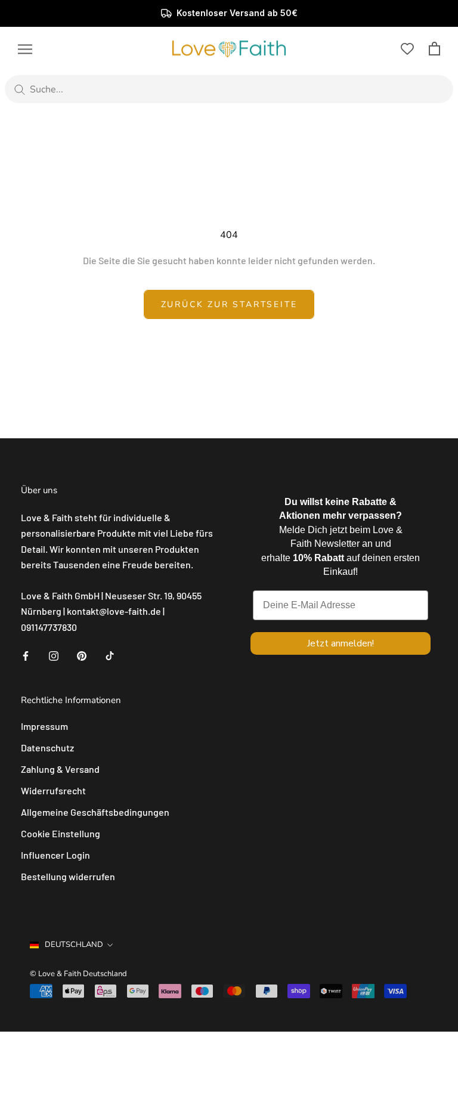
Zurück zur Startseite (229, 304)
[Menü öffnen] (25, 48)
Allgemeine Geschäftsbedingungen (95, 812)
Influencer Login (55, 854)
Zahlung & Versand (60, 769)
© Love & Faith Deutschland (78, 973)
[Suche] (19, 89)
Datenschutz (47, 747)
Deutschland (74, 944)
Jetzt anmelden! (340, 643)
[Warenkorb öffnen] (434, 48)
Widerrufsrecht (53, 790)
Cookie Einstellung (60, 833)
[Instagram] (53, 655)
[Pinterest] (81, 655)
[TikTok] (109, 655)
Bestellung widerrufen (68, 876)
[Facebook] (25, 655)
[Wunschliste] (407, 49)
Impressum (44, 726)
